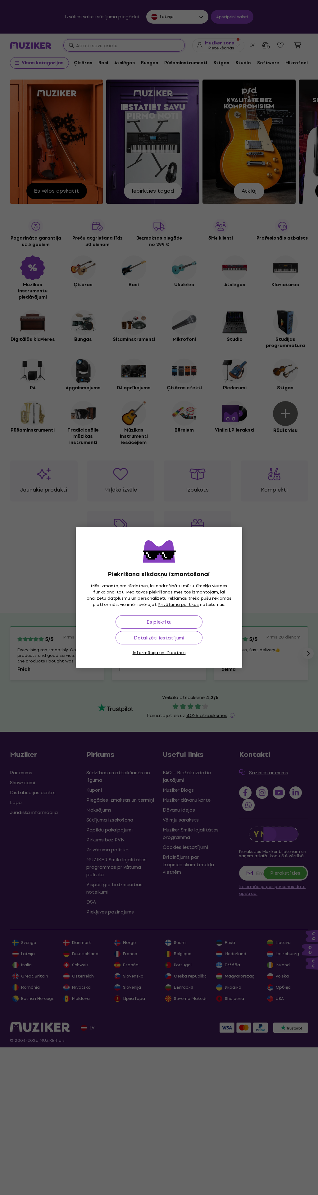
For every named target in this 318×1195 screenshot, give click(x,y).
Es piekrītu (159, 622)
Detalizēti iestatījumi (159, 638)
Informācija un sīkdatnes (159, 652)
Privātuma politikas (178, 604)
